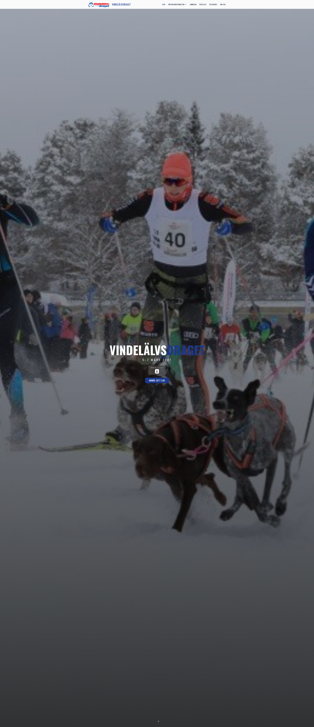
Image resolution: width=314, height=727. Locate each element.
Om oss (223, 4)
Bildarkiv (213, 4)
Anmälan (193, 4)
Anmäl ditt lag (157, 380)
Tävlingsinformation (176, 4)
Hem (163, 4)
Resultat (203, 4)
